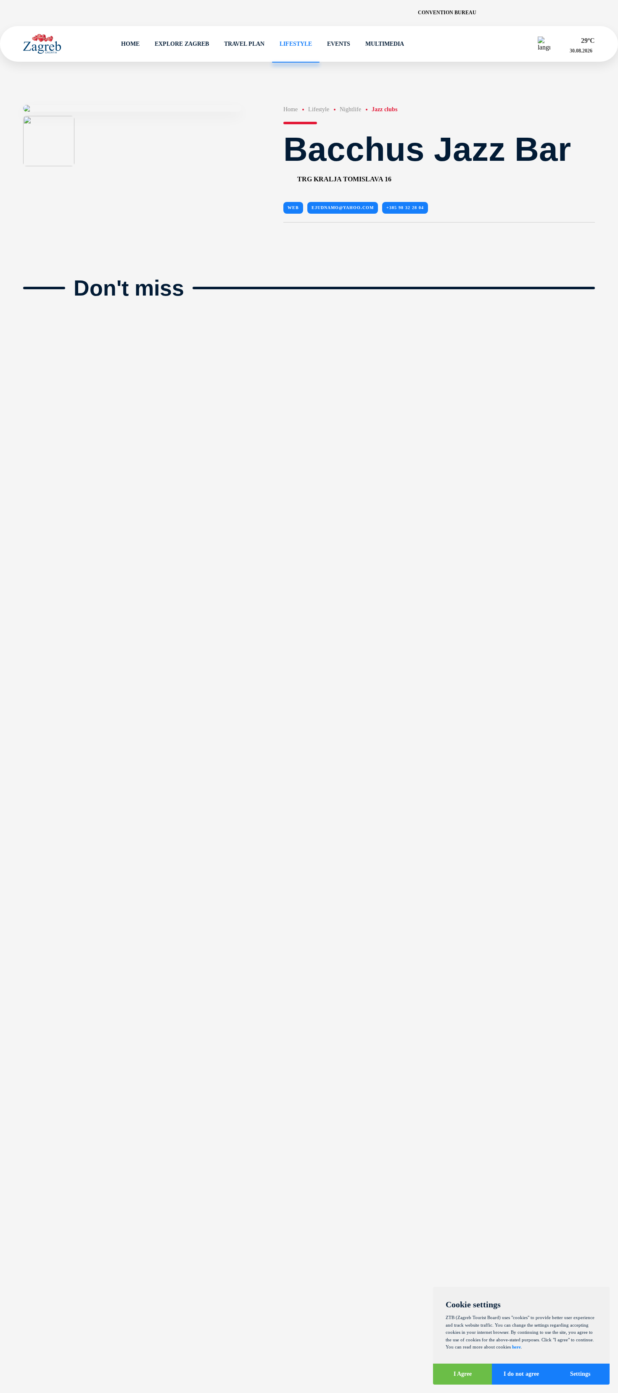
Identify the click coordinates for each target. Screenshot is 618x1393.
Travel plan (244, 44)
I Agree (463, 1374)
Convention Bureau (447, 13)
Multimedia (384, 44)
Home (130, 44)
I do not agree (521, 1374)
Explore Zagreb (182, 44)
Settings (580, 1374)
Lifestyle (296, 44)
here (516, 1346)
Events (338, 44)
